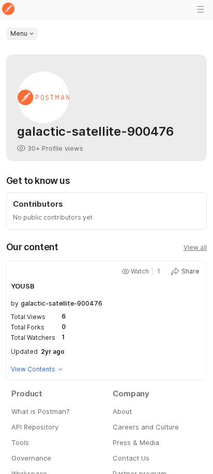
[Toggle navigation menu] (200, 9)
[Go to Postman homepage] (8, 10)
